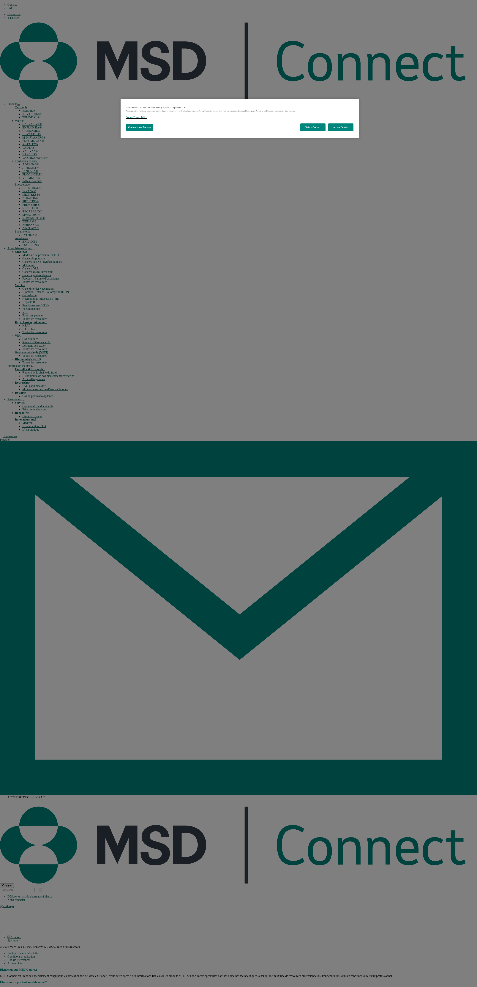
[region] (240, 118)
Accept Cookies (341, 127)
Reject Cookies (312, 127)
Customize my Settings (139, 127)
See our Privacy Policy (136, 117)
